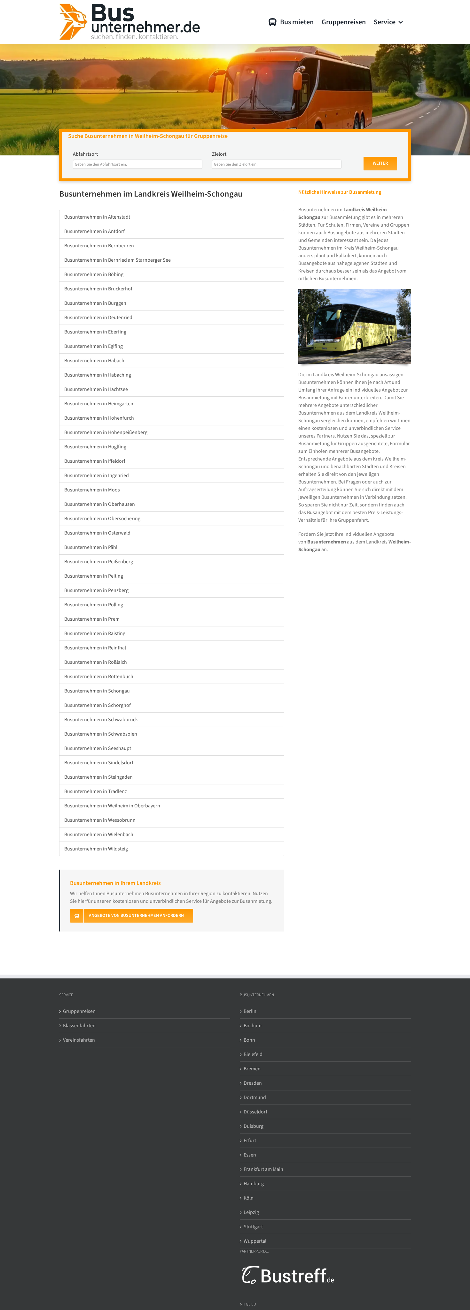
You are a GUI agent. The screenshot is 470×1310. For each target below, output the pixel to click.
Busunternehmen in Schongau (97, 690)
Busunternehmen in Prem (92, 619)
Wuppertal (255, 1241)
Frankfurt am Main (263, 1169)
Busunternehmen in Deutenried (98, 317)
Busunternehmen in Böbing (93, 274)
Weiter (380, 163)
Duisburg (253, 1126)
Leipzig (251, 1212)
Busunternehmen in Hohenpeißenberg (105, 432)
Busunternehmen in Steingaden (98, 777)
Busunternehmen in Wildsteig (96, 848)
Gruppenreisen (79, 1011)
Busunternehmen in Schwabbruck (101, 719)
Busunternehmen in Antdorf (94, 231)
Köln (249, 1197)
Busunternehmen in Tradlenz (95, 791)
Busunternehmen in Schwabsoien (100, 733)
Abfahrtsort (85, 154)
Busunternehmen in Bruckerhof (98, 288)
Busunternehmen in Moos (92, 489)
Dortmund (255, 1097)
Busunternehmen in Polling (93, 604)
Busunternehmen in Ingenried (96, 475)
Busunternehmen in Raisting (94, 633)
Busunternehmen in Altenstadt (97, 217)
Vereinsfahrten (79, 1040)
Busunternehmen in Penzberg (96, 590)
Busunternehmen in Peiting (93, 576)
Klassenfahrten (79, 1025)
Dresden (253, 1083)
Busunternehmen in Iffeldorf (94, 461)
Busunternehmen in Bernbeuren (99, 245)
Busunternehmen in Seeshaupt (97, 748)
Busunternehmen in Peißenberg (98, 561)
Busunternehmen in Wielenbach (98, 834)
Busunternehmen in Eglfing (93, 346)
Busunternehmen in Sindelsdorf (98, 762)
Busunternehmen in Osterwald (97, 532)
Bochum (253, 1025)
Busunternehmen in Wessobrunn (100, 820)
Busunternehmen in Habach (94, 360)
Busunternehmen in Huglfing (95, 446)
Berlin (250, 1011)
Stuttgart (253, 1226)
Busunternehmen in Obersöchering (102, 518)
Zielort (219, 154)
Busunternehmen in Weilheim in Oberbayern (112, 805)
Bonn (249, 1040)
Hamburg (254, 1183)
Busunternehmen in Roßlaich (95, 662)
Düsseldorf (255, 1111)
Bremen (252, 1068)
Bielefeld (253, 1054)
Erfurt (250, 1140)
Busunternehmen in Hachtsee (96, 389)
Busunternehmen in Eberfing (95, 331)
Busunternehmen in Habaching (97, 374)
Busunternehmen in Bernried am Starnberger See (117, 260)
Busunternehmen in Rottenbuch (98, 676)
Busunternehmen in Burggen (95, 303)
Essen (250, 1154)
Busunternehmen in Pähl (90, 547)
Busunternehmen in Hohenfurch (99, 418)
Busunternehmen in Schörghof (97, 705)
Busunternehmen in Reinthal (95, 647)
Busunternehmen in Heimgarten (98, 403)
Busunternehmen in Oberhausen (99, 504)
